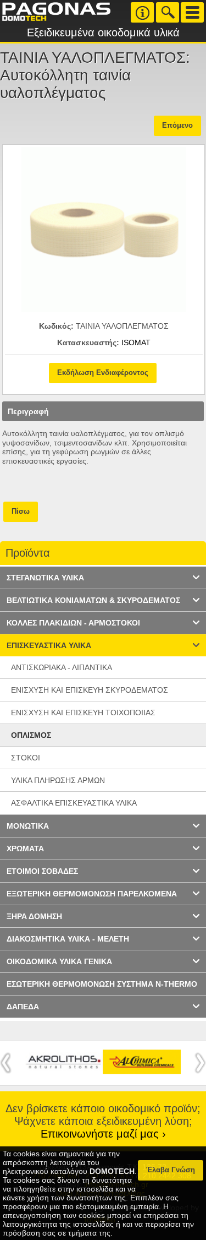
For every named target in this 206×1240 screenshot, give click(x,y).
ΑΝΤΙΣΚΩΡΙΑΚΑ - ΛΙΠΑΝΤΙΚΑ (61, 667)
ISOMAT (136, 342)
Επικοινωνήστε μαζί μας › (103, 1134)
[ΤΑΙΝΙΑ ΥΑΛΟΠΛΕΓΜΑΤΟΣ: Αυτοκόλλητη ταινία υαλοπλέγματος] (103, 309)
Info (142, 12)
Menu (192, 12)
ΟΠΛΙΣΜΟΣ (31, 735)
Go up (189, 554)
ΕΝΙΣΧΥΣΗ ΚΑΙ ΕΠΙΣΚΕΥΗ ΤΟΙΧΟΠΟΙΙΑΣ (83, 712)
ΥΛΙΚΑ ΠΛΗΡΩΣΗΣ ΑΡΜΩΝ (58, 780)
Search (167, 12)
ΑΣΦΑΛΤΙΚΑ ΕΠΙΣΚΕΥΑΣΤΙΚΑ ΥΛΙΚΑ (74, 802)
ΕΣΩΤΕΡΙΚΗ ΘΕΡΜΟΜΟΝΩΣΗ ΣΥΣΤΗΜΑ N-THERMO (102, 984)
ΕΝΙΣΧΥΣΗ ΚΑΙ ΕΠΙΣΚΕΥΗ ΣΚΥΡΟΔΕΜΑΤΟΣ (89, 690)
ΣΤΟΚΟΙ (25, 757)
